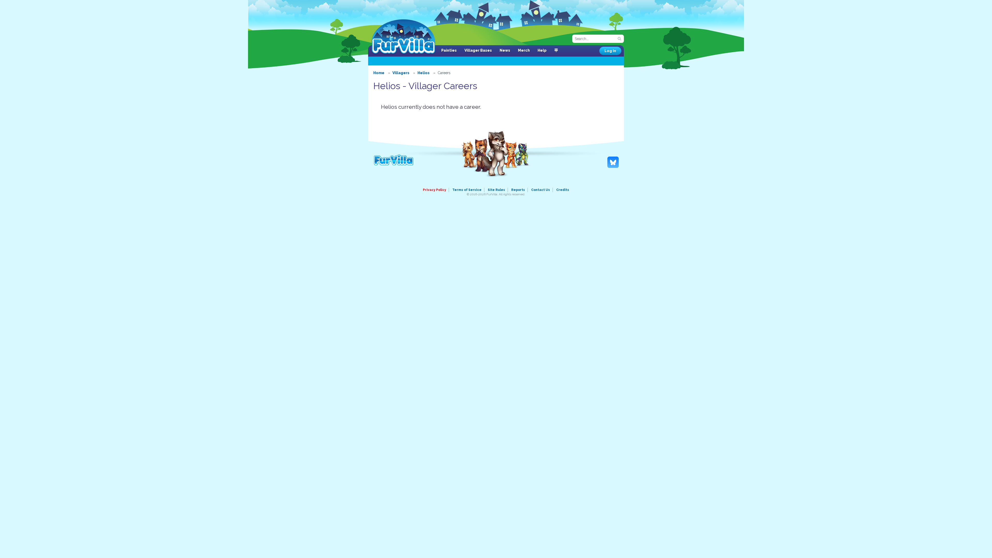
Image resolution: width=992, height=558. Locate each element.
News (505, 50)
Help (542, 50)
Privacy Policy (434, 190)
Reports (518, 190)
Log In (610, 51)
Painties (449, 50)
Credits (562, 190)
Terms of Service (467, 190)
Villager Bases (478, 50)
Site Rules (496, 190)
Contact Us (540, 190)
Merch (524, 50)
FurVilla (403, 37)
